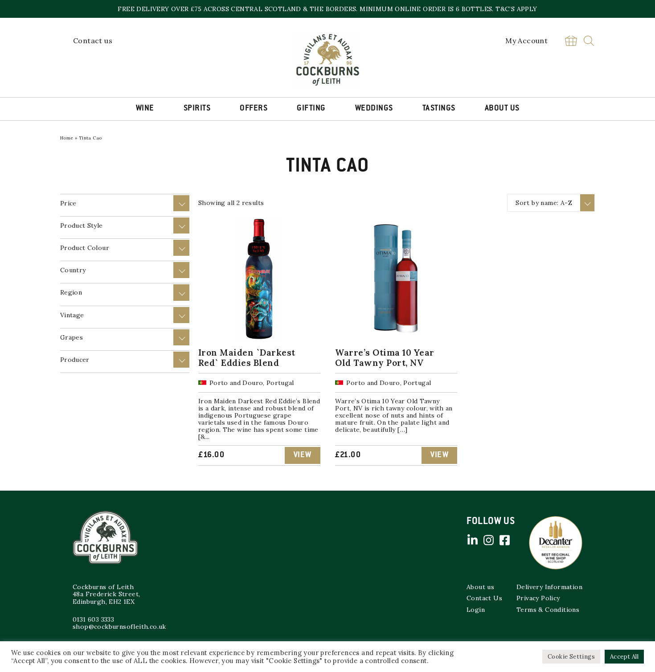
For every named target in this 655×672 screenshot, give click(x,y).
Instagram (488, 540)
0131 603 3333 (93, 619)
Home (67, 138)
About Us (502, 108)
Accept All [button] (624, 656)
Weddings (374, 108)
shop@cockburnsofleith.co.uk (119, 627)
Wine (145, 108)
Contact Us (484, 598)
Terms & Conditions (547, 610)
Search (589, 41)
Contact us (92, 40)
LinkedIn (472, 540)
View (302, 455)
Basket (571, 41)
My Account (526, 40)
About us (480, 587)
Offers (253, 108)
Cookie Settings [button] (571, 656)
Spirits (197, 108)
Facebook (504, 540)
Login (476, 610)
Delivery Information (549, 587)
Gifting (311, 108)
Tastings (438, 108)
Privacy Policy (538, 598)
